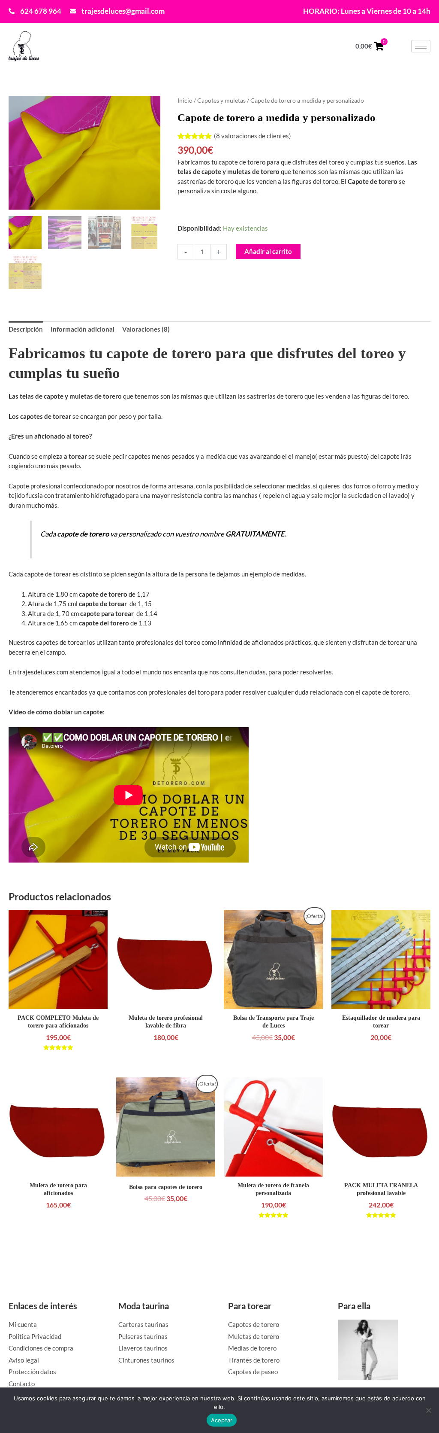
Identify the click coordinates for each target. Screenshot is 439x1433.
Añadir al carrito (268, 251)
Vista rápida (58, 1001)
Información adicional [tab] (82, 329)
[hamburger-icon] (420, 46)
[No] (428, 1410)
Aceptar (222, 1420)
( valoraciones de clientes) (252, 136)
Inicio (184, 100)
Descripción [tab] (26, 329)
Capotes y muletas (221, 100)
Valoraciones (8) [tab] (146, 329)
